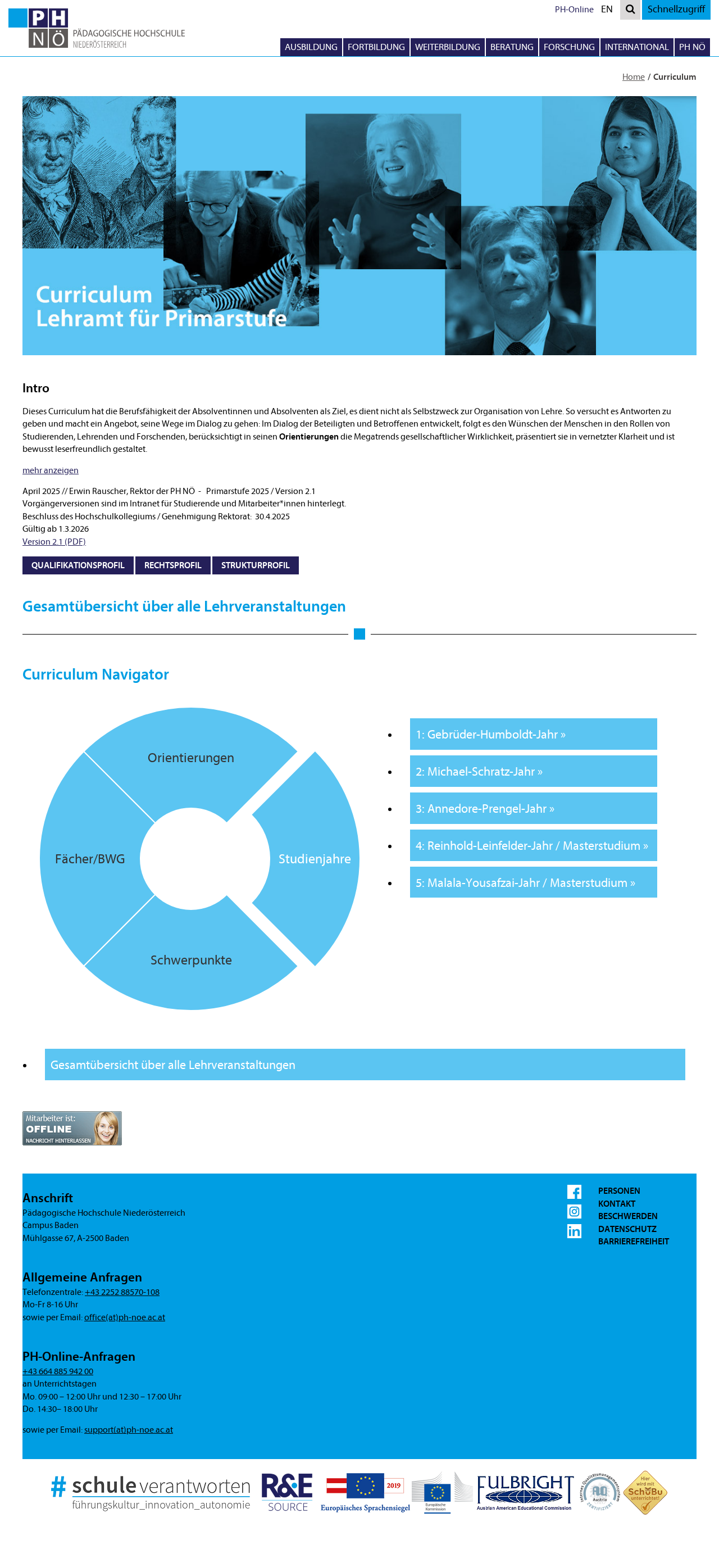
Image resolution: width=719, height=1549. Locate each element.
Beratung (512, 47)
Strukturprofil (255, 565)
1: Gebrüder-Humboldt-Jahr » (491, 735)
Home (633, 77)
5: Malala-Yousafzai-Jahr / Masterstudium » (525, 883)
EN (609, 11)
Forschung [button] (569, 47)
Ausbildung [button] (311, 47)
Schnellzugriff (676, 9)
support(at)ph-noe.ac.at (128, 1430)
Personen (619, 1191)
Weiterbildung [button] (447, 47)
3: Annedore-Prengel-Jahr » (485, 809)
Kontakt (616, 1204)
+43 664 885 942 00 (57, 1371)
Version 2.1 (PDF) (54, 542)
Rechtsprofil (173, 565)
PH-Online (574, 9)
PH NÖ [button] (692, 47)
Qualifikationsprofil (78, 565)
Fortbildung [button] (376, 47)
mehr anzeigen (50, 470)
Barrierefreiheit (633, 1242)
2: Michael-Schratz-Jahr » (479, 772)
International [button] (637, 47)
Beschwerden (628, 1216)
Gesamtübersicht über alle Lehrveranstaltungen (173, 1065)
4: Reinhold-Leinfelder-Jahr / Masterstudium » (532, 846)
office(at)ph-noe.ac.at (124, 1317)
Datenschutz (627, 1229)
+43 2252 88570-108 (122, 1292)
